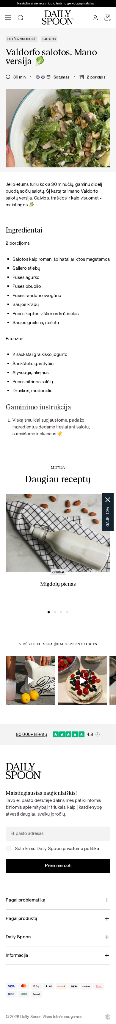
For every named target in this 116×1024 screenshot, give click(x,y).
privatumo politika (81, 848)
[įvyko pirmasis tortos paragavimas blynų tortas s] (82, 681)
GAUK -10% (108, 517)
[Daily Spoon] (58, 17)
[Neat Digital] (107, 1017)
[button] (49, 612)
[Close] (107, 499)
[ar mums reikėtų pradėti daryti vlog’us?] (30, 681)
